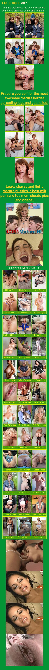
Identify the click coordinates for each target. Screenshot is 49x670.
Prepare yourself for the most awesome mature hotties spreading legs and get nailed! (24, 98)
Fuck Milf (15, 3)
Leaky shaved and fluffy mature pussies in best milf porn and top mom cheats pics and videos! (24, 193)
